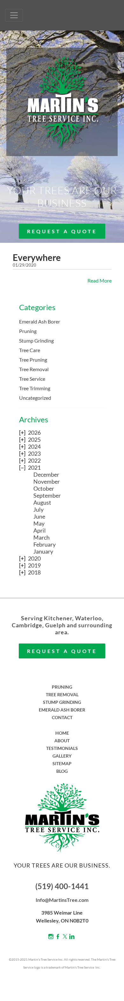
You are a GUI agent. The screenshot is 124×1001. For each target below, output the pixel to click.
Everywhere (37, 257)
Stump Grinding (36, 340)
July (38, 509)
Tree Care (29, 350)
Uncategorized (35, 398)
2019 (34, 565)
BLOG (62, 771)
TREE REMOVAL (62, 694)
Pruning (28, 331)
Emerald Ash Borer (39, 321)
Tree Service (32, 379)
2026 (34, 432)
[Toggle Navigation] (14, 15)
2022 (34, 460)
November (46, 481)
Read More (99, 280)
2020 (34, 558)
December (46, 474)
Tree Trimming (34, 388)
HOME (62, 733)
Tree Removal (34, 369)
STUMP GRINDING (62, 702)
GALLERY (62, 756)
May (39, 523)
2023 (34, 453)
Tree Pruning (33, 360)
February (44, 544)
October (43, 488)
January (43, 551)
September (47, 495)
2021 (34, 467)
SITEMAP (62, 763)
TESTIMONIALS (62, 748)
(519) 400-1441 (62, 886)
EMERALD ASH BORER (62, 709)
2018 (34, 572)
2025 (34, 439)
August (42, 502)
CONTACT (62, 717)
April (39, 530)
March (41, 537)
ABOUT (62, 740)
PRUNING (62, 687)
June (39, 516)
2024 (34, 446)
